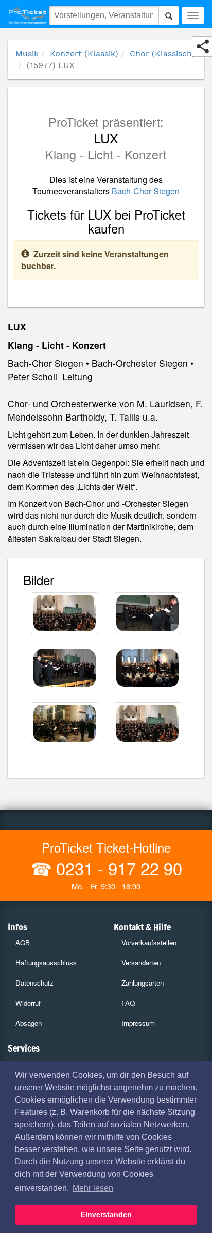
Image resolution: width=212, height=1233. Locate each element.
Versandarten (141, 963)
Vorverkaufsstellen (148, 942)
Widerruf (28, 1003)
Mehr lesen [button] (93, 1188)
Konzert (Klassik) (84, 53)
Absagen (28, 1023)
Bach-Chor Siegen (146, 191)
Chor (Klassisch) (162, 53)
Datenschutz (34, 983)
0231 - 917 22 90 (116, 868)
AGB (22, 942)
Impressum (138, 1023)
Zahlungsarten (142, 983)
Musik (27, 53)
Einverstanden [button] (106, 1214)
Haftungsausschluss (46, 963)
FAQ (128, 1003)
